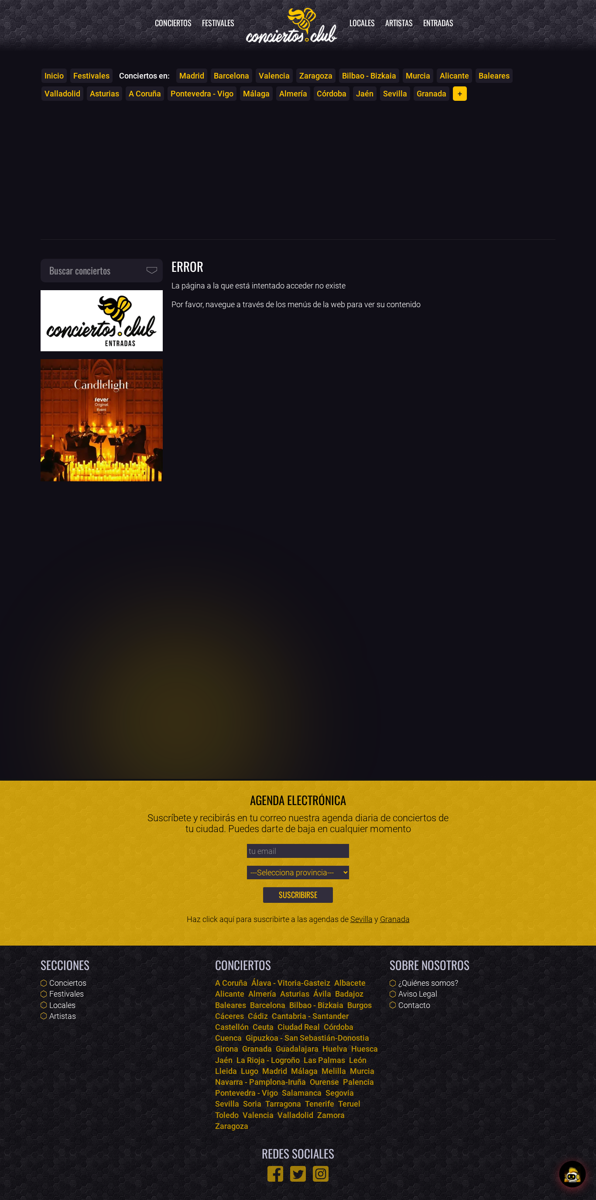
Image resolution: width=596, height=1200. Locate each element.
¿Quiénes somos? (428, 982)
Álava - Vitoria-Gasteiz (290, 982)
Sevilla (395, 93)
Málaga (256, 93)
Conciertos (173, 22)
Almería (293, 93)
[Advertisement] (298, 170)
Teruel (349, 1103)
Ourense (324, 1082)
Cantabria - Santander (310, 1016)
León (358, 1060)
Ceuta (263, 1027)
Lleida (226, 1071)
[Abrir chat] (572, 1176)
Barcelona (231, 75)
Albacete (350, 982)
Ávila (322, 993)
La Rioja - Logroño (268, 1060)
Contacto (414, 1005)
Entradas (438, 22)
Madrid (191, 75)
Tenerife (319, 1103)
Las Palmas (324, 1060)
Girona (226, 1048)
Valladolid (62, 93)
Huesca (364, 1048)
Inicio (54, 75)
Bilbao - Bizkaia (369, 75)
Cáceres (229, 1016)
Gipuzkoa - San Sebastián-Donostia (307, 1037)
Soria (252, 1103)
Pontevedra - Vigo (202, 93)
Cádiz (258, 1016)
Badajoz (349, 993)
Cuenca (228, 1037)
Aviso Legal (417, 993)
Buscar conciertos (79, 270)
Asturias (104, 93)
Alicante (454, 75)
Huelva (334, 1048)
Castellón (232, 1027)
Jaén (364, 93)
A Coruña (145, 93)
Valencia (274, 75)
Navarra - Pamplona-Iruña (260, 1082)
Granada (431, 93)
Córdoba (331, 93)
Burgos (359, 1005)
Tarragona (283, 1103)
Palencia (358, 1082)
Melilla (334, 1071)
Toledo (227, 1115)
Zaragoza (315, 75)
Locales (362, 22)
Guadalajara (297, 1048)
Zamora (331, 1115)
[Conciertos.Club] (292, 24)
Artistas (399, 22)
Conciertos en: (144, 75)
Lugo (249, 1071)
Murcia (418, 75)
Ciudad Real (298, 1027)
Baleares (494, 75)
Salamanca (302, 1092)
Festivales (218, 22)
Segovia (339, 1092)
